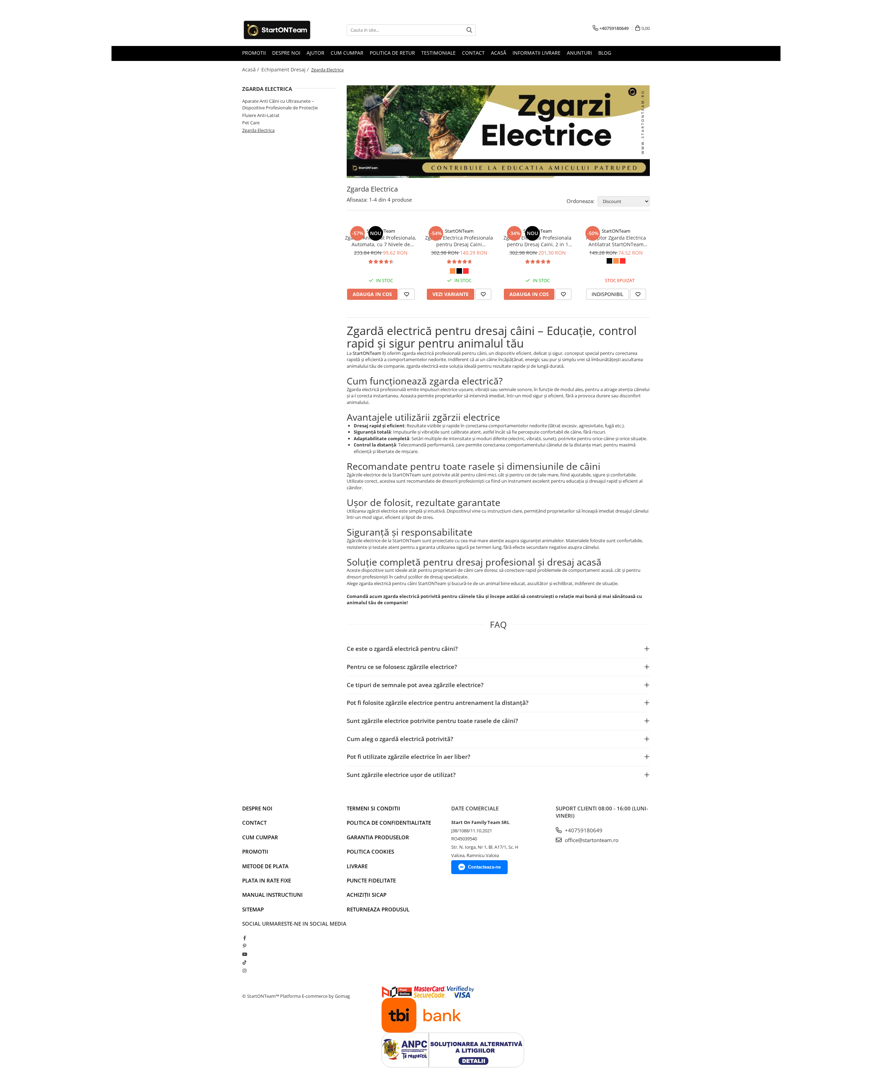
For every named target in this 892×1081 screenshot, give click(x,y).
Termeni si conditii (373, 808)
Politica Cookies (370, 851)
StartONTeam (381, 231)
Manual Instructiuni (272, 894)
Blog (604, 52)
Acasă (498, 52)
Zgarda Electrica (258, 130)
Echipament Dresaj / (285, 69)
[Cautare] (469, 30)
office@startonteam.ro (590, 840)
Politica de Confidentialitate (389, 822)
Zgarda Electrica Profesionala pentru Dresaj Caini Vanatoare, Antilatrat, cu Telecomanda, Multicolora (459, 241)
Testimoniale (438, 52)
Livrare (357, 866)
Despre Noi (286, 52)
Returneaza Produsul (378, 909)
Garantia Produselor (378, 837)
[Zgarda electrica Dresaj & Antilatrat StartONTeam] (498, 131)
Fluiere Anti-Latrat (260, 115)
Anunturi (579, 52)
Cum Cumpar (347, 52)
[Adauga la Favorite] (407, 294)
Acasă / (251, 69)
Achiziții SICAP (366, 894)
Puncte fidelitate (371, 880)
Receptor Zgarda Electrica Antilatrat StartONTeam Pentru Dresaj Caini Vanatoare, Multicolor (616, 241)
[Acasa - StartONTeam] (277, 30)
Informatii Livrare (537, 52)
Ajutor (315, 52)
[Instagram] (244, 970)
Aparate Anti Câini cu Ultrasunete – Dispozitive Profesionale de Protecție (280, 104)
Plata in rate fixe (266, 880)
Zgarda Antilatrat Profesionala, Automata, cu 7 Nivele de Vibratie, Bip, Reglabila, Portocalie (380, 241)
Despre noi (257, 808)
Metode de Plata (265, 866)
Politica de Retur (392, 52)
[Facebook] (244, 938)
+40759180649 (582, 830)
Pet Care (251, 122)
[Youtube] (244, 954)
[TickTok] (244, 962)
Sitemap (253, 909)
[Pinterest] (244, 946)
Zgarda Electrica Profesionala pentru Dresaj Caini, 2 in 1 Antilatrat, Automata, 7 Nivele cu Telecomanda (537, 241)
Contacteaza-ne (484, 867)
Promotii (254, 52)
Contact (473, 52)
